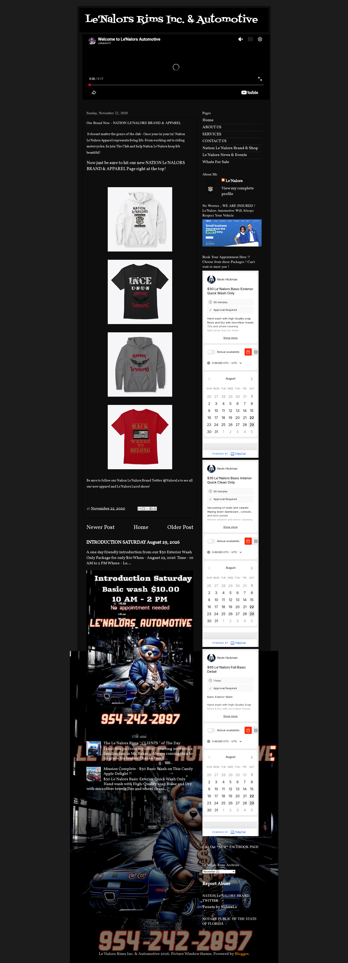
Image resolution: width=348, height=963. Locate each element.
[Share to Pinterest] (155, 509)
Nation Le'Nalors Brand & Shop (230, 148)
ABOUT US (211, 127)
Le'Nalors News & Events (224, 155)
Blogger (242, 954)
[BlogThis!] (143, 509)
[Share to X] (147, 509)
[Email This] (140, 509)
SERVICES (211, 134)
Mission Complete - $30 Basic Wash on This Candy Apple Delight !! (148, 771)
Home (141, 527)
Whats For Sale (215, 162)
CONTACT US (214, 141)
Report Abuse (216, 884)
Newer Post (100, 527)
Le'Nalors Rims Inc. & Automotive (171, 19)
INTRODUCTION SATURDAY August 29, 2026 (133, 542)
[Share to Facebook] (151, 509)
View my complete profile (238, 191)
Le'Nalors (234, 181)
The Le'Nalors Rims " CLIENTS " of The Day (142, 743)
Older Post (180, 527)
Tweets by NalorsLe (219, 907)
